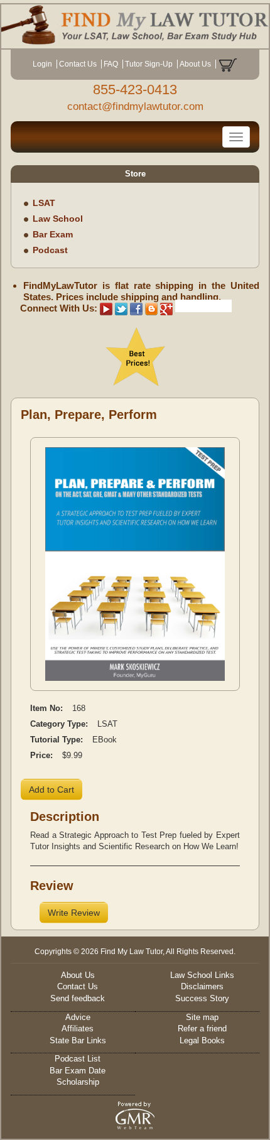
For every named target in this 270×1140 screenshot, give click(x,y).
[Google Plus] (166, 308)
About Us (195, 64)
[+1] (203, 306)
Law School (58, 219)
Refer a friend (202, 1028)
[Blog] (151, 308)
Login (42, 64)
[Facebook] (136, 308)
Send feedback (77, 998)
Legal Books (202, 1040)
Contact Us (78, 64)
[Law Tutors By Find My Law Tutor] (135, 24)
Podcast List (77, 1058)
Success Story (202, 998)
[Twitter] (121, 308)
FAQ (111, 64)
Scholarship (78, 1082)
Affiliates (78, 1028)
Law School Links (202, 975)
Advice (77, 1017)
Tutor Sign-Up (149, 64)
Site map (202, 1017)
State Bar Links (78, 1040)
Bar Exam (53, 234)
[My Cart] (227, 64)
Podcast (50, 250)
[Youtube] (106, 308)
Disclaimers (202, 986)
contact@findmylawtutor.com (135, 106)
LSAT (44, 203)
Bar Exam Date (77, 1070)
